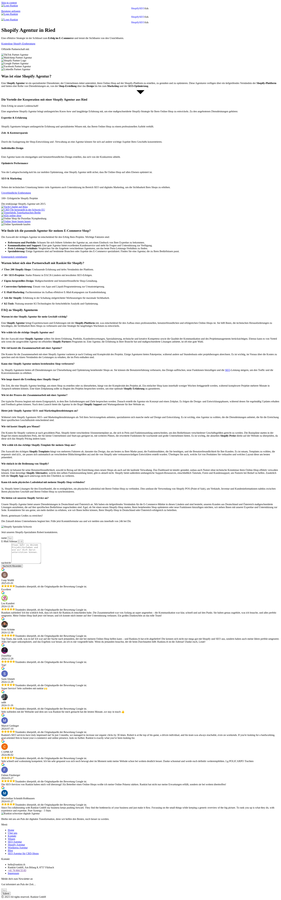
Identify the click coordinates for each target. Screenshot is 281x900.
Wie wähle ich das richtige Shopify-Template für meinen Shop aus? (38, 445)
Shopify (135, 8)
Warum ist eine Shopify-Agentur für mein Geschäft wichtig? (34, 316)
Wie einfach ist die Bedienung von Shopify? (25, 463)
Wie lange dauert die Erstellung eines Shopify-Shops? (30, 379)
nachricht (6, 562)
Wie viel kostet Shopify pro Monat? (20, 426)
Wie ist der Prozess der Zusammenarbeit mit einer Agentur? (34, 395)
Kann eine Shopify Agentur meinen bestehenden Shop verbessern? (37, 363)
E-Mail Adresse (9, 541)
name (4, 538)
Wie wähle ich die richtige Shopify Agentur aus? (27, 332)
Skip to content (9, 2)
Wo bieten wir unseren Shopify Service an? (25, 498)
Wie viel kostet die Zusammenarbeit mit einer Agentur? (31, 348)
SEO (141, 8)
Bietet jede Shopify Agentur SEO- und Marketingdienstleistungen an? (39, 410)
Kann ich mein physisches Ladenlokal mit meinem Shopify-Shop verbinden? (43, 482)
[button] (147, 8)
